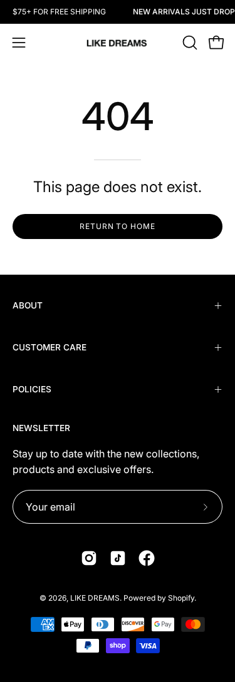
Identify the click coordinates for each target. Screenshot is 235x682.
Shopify (181, 598)
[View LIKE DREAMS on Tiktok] (117, 558)
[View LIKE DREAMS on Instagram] (89, 558)
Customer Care (49, 347)
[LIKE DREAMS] (117, 43)
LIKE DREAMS (95, 598)
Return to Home (117, 226)
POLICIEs (32, 389)
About (28, 305)
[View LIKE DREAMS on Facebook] (146, 558)
